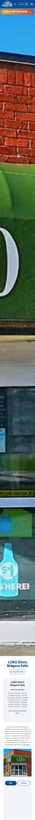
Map (10, 783)
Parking (24, 783)
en (15, 4)
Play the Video (18, 672)
